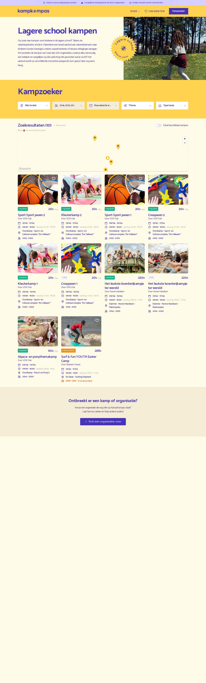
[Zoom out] (185, 143)
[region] (103, 153)
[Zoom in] (185, 139)
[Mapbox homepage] (25, 168)
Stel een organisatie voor (105, 421)
